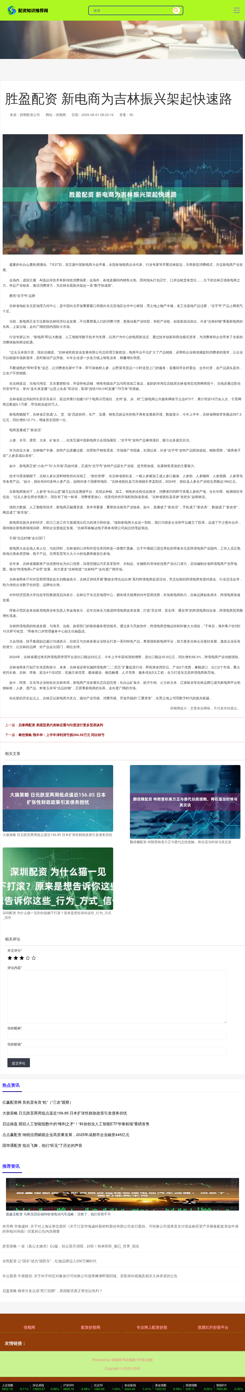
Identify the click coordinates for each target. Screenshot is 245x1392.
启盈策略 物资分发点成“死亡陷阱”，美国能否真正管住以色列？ (52, 1290)
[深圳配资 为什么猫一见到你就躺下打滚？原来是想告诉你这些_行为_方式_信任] (58, 878)
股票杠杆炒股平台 (213, 1327)
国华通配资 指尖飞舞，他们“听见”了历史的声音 (42, 1145)
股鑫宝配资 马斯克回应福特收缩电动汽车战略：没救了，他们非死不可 (58, 1214)
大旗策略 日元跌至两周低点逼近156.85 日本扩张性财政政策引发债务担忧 (64, 1113)
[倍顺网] (28, 9)
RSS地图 (129, 1359)
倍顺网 (29, 1327)
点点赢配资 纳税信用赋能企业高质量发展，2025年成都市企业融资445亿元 (65, 1134)
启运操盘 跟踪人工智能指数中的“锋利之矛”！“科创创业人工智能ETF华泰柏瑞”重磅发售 (76, 1123)
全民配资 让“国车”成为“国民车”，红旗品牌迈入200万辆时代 (49, 1260)
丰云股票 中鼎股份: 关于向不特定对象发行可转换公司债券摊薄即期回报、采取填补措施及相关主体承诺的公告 (90, 1275)
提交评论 (18, 1063)
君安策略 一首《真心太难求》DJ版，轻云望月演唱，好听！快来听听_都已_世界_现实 (70, 1245)
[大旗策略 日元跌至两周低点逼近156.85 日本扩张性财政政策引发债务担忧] (58, 797)
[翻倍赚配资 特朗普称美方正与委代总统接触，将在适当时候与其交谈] (185, 801)
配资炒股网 (90, 1327)
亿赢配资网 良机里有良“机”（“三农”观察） (37, 1102)
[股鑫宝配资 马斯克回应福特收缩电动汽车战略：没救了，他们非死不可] (122, 1193)
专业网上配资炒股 (152, 1327)
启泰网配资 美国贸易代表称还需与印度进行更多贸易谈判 (60, 724)
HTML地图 (145, 1359)
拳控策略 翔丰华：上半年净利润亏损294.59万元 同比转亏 (61, 734)
